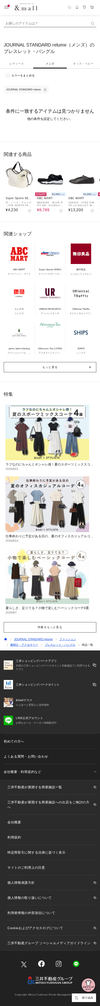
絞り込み (87, 997)
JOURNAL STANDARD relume (33, 639)
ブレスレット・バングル (60, 644)
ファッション (67, 639)
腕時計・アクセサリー (24, 644)
